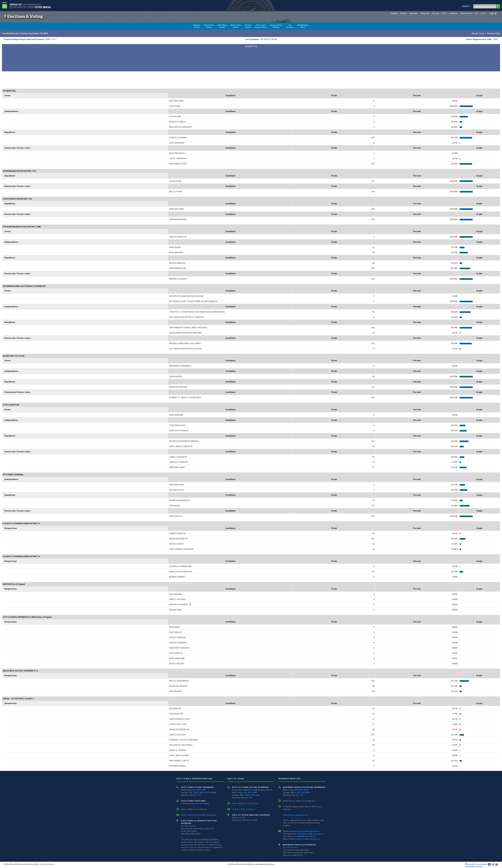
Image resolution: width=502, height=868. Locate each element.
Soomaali (413, 13)
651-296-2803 (301, 790)
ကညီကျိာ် (493, 13)
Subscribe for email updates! (477, 864)
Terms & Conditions (47, 864)
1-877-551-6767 (303, 792)
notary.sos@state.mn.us (307, 839)
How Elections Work (302, 26)
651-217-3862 (202, 803)
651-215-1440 (199, 790)
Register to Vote (197, 26)
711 (199, 795)
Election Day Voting (209, 26)
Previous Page (493, 33)
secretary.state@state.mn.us (201, 815)
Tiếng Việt (424, 13)
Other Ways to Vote (222, 26)
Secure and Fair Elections (276, 26)
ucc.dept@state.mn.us (304, 836)
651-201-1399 (250, 792)
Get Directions (188, 826)
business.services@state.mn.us (304, 831)
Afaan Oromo (466, 13)
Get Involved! (290, 26)
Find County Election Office (260, 26)
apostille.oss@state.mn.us (310, 834)
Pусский (435, 13)
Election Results (248, 26)
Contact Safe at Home (243, 809)
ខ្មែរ (476, 13)
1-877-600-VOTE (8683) (204, 792)
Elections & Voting (25, 16)
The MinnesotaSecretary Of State (30, 5)
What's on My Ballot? (236, 26)
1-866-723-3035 (252, 795)
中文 (444, 13)
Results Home (478, 33)
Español (393, 13)
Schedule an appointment (295, 815)
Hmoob (403, 13)
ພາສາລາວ (453, 13)
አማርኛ (483, 13)
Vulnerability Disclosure (474, 866)
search (466, 6)
